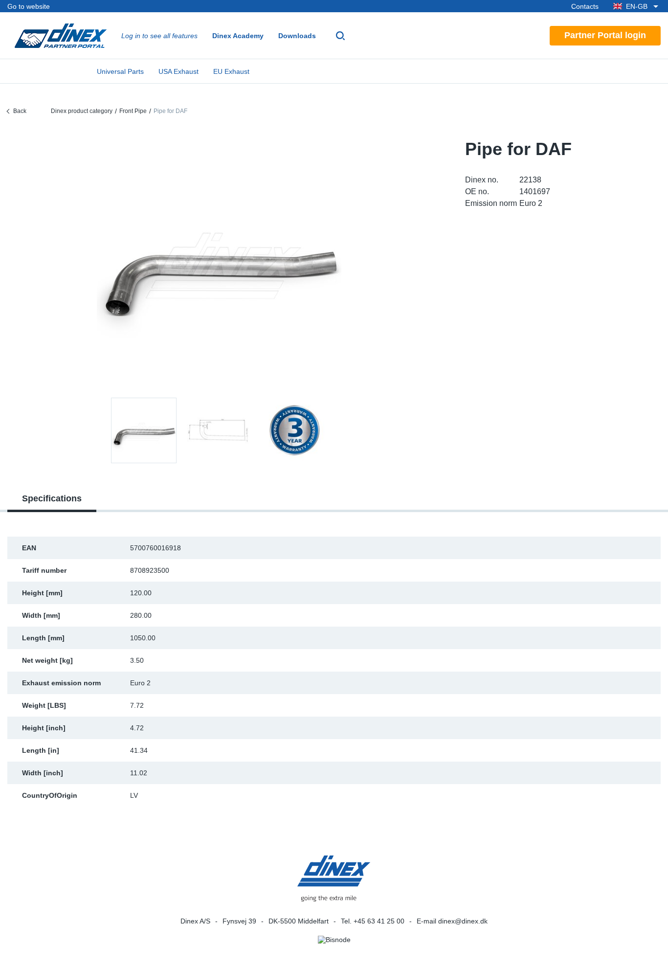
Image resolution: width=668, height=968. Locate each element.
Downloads (297, 36)
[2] (294, 430)
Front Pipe (133, 111)
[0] (219, 261)
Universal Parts (120, 71)
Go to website (28, 6)
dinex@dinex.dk (463, 921)
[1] (219, 430)
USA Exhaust (178, 71)
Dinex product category (81, 111)
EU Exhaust (231, 71)
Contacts (585, 6)
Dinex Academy (238, 36)
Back (19, 111)
